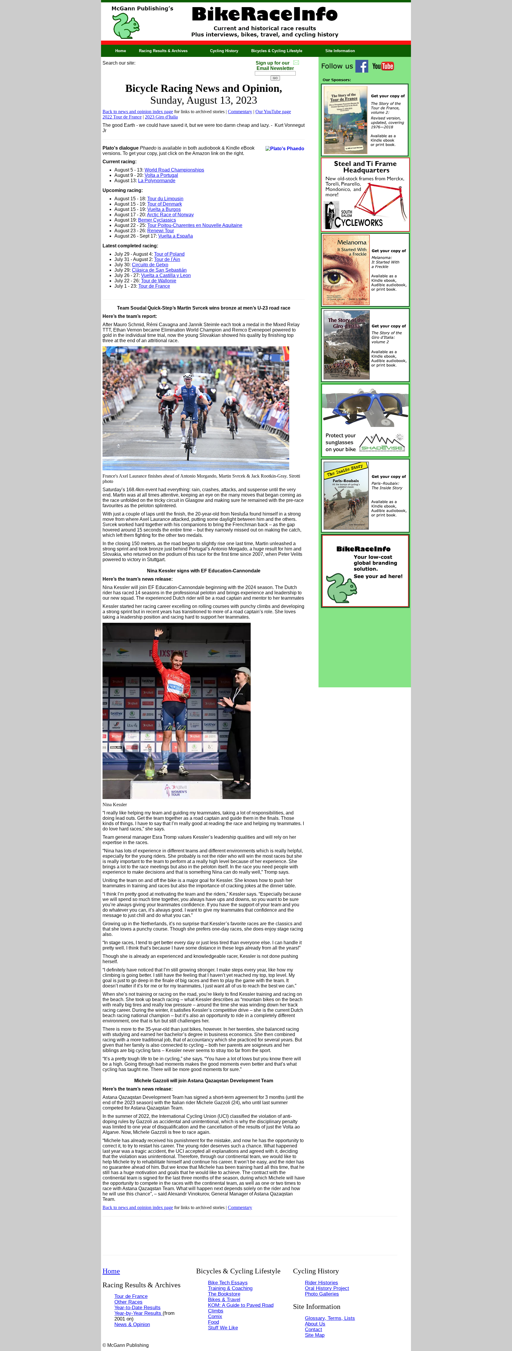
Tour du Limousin (165, 198)
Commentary (240, 111)
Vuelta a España (175, 235)
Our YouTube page (273, 111)
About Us (315, 1323)
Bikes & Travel (224, 1299)
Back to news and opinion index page (138, 111)
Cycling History (224, 51)
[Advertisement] (364, 646)
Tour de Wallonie (158, 280)
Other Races (128, 1301)
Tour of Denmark (164, 204)
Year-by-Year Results (138, 1313)
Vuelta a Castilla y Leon (166, 275)
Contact (313, 1329)
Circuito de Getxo (150, 264)
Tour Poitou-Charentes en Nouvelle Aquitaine (194, 225)
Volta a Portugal (161, 175)
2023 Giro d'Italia (161, 116)
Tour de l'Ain (167, 259)
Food (213, 1322)
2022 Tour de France (122, 116)
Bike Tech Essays (228, 1282)
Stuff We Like (223, 1327)
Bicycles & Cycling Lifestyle (276, 51)
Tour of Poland (169, 254)
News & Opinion (132, 1324)
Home (120, 51)
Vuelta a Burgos (164, 209)
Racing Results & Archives (163, 51)
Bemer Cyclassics (157, 220)
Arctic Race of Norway (170, 214)
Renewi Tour (160, 230)
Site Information (340, 51)
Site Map (314, 1335)
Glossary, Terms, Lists (330, 1318)
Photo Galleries (322, 1293)
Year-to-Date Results (137, 1307)
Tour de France (154, 286)
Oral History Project (327, 1288)
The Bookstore (224, 1293)
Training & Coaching (230, 1288)
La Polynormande (156, 180)
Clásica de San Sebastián (159, 270)
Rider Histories (321, 1282)
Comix (215, 1316)
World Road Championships (174, 169)
